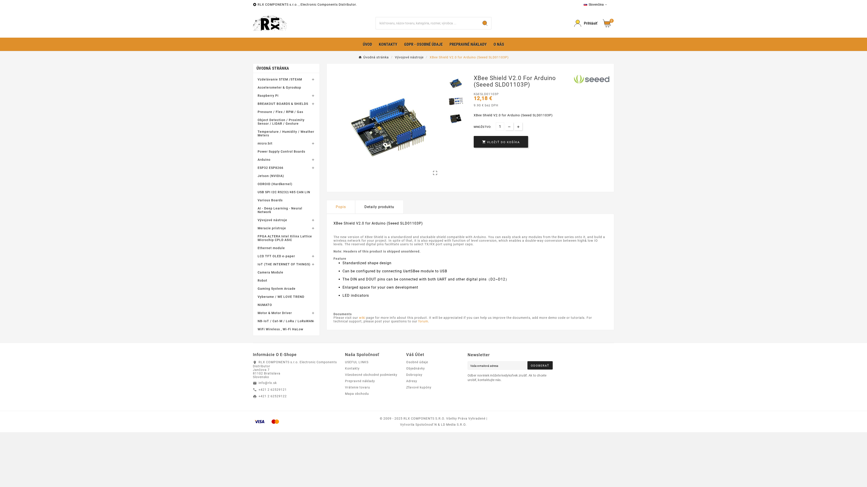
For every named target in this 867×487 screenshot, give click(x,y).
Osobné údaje (417, 362)
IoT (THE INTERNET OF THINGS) (284, 264)
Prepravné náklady (360, 381)
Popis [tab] (341, 207)
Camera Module (270, 272)
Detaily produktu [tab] (379, 207)
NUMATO (265, 305)
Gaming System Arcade (277, 288)
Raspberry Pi (268, 95)
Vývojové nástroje (272, 220)
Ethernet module (271, 248)
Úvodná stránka (272, 68)
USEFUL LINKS (356, 362)
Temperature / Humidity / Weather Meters (286, 133)
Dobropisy (414, 375)
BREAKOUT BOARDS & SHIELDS (283, 104)
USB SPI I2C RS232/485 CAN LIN (284, 192)
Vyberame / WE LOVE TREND (281, 297)
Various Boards (270, 200)
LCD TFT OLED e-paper (276, 256)
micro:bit (265, 143)
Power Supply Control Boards (281, 151)
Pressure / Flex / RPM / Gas (280, 112)
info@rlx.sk (268, 383)
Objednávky (415, 368)
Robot (262, 280)
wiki (362, 317)
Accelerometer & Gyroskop (279, 87)
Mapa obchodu (357, 393)
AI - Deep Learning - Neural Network (280, 210)
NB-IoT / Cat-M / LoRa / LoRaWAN (286, 321)
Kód (477, 94)
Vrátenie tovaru (357, 387)
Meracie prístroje (272, 228)
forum (423, 321)
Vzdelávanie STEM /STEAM (280, 79)
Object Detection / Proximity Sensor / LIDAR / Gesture (281, 121)
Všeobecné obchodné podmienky (371, 375)
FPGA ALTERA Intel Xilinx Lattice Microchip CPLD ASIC (285, 238)
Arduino (264, 159)
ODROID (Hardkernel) (275, 184)
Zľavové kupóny (418, 387)
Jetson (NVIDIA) (271, 176)
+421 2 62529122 (273, 396)
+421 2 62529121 (273, 389)
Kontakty (352, 368)
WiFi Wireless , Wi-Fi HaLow (280, 329)
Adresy (411, 381)
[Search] (484, 23)
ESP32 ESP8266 (270, 168)
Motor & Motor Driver (275, 313)
